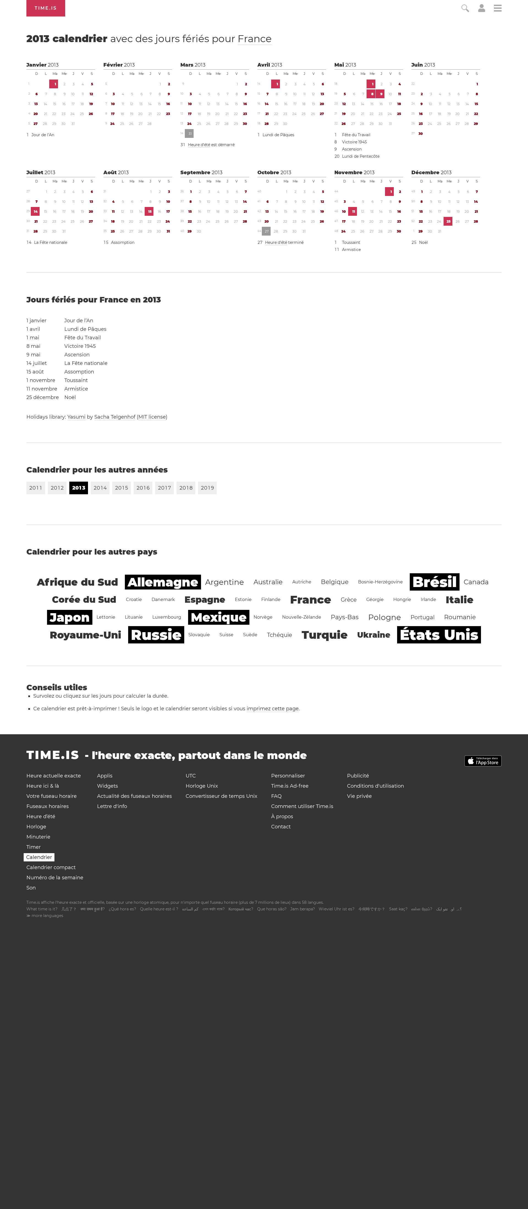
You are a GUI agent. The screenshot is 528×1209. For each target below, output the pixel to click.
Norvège (263, 617)
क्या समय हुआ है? (93, 909)
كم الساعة (190, 909)
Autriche (301, 582)
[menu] (498, 9)
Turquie (325, 635)
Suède (250, 634)
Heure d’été (40, 817)
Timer (33, 847)
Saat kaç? (398, 909)
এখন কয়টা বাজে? (213, 909)
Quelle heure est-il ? (159, 909)
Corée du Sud (84, 599)
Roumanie (460, 617)
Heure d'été (199, 144)
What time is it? (41, 909)
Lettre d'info (112, 806)
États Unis (439, 634)
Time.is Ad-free (290, 786)
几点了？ (69, 909)
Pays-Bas (345, 617)
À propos (282, 817)
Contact (281, 827)
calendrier (149, 38)
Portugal (423, 617)
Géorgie (375, 599)
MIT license (152, 417)
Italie (460, 600)
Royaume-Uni (85, 635)
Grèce (349, 599)
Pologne (384, 617)
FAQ (276, 796)
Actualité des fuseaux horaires (134, 796)
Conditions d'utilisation (375, 786)
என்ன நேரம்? (421, 909)
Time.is (46, 8)
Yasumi (76, 417)
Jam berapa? (302, 909)
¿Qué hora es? (122, 909)
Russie (156, 634)
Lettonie (106, 617)
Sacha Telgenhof (114, 417)
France (255, 38)
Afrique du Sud (77, 582)
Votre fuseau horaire (51, 796)
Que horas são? (272, 909)
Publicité (358, 776)
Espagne (205, 599)
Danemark (163, 599)
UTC (191, 776)
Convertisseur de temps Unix (221, 796)
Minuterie (38, 837)
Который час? (241, 909)
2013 (53, 65)
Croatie (134, 599)
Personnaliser (288, 776)
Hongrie (402, 599)
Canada (476, 582)
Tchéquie (279, 635)
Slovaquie (199, 634)
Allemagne (163, 582)
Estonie (243, 599)
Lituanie (134, 617)
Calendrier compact (51, 867)
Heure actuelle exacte (53, 776)
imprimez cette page (273, 709)
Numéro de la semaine (54, 878)
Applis (104, 776)
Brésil (435, 582)
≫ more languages (44, 915)
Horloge (36, 827)
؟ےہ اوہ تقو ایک (449, 909)
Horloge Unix (202, 786)
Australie (268, 582)
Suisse (226, 634)
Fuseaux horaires (47, 806)
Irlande (428, 599)
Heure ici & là (42, 786)
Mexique (219, 617)
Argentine (224, 582)
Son (31, 888)
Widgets (107, 786)
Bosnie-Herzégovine (380, 582)
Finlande (270, 599)
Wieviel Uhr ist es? (336, 909)
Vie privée (359, 796)
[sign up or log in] (481, 10)
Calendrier (39, 857)
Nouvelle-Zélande (301, 617)
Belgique (334, 582)
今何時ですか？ (371, 909)
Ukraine (373, 635)
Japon (70, 617)
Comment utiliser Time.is (302, 806)
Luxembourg (166, 617)
